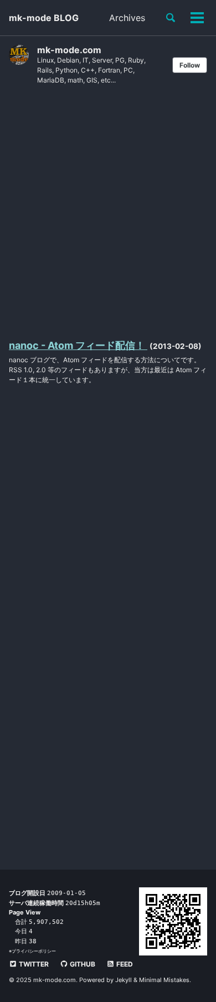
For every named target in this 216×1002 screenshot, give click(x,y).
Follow (189, 65)
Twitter (33, 964)
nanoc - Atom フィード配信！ (78, 345)
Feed (124, 964)
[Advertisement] (108, 211)
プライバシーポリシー (34, 951)
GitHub (81, 964)
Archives (127, 17)
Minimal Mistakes (164, 980)
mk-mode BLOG (44, 17)
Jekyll (123, 980)
